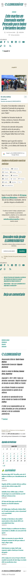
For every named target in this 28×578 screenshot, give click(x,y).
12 (10, 456)
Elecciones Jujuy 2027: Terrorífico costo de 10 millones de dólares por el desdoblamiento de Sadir (14, 476)
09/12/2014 (21, 32)
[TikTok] (1, 46)
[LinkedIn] (16, 42)
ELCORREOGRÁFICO (14, 571)
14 (17, 456)
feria (14, 256)
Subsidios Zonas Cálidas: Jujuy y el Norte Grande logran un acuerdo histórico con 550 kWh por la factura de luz (13, 494)
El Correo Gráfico (11, 32)
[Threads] (5, 46)
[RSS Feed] (10, 46)
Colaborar (4, 342)
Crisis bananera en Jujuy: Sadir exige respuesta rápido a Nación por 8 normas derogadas (12, 550)
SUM (5, 258)
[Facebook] (4, 42)
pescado (24, 256)
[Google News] (1, 42)
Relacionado (4, 99)
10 (3, 456)
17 (3, 458)
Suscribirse (22, 251)
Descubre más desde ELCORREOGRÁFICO (11, 101)
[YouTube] (23, 42)
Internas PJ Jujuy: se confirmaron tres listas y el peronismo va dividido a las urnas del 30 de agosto (14, 531)
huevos (20, 256)
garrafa (16, 256)
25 (6, 460)
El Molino (6, 256)
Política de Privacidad (8, 574)
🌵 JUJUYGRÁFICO (8, 470)
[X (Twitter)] (8, 42)
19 (10, 458)
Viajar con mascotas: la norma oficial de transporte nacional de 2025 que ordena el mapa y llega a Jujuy (13, 540)
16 (24, 456)
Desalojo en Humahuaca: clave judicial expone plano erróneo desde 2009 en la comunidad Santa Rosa (12, 521)
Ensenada (14, 12)
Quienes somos (5, 340)
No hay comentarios (15, 35)
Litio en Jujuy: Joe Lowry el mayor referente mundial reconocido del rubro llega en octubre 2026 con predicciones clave (14, 560)
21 (17, 458)
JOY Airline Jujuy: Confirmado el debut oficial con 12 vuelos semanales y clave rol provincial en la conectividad (14, 511)
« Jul (3, 465)
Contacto (4, 347)
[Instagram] (19, 42)
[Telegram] (12, 42)
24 (3, 460)
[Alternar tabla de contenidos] (24, 97)
